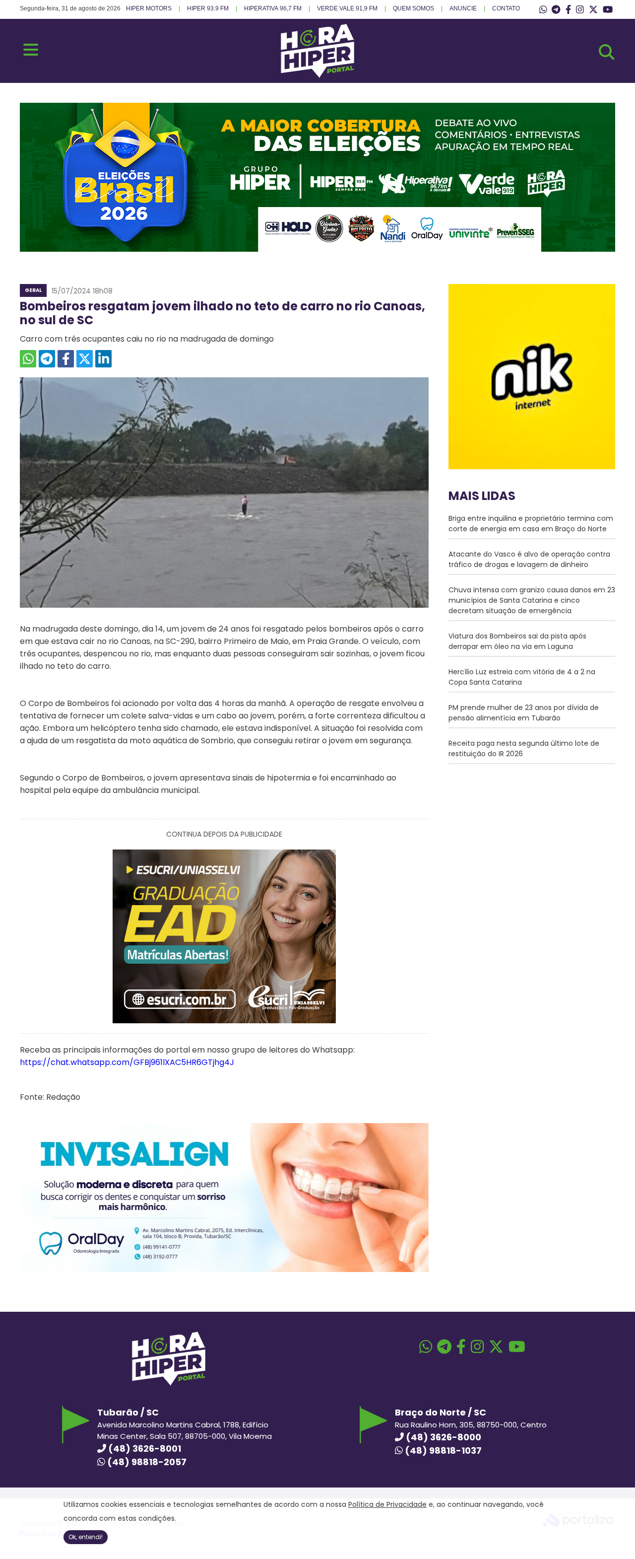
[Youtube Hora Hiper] (608, 10)
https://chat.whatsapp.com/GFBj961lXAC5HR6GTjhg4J (128, 1062)
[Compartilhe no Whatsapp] (28, 358)
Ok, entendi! (85, 1537)
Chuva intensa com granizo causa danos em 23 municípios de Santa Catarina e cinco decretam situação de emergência (531, 600)
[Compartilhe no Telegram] (47, 358)
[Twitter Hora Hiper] (593, 10)
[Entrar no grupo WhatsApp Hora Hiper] (543, 10)
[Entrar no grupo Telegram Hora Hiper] (556, 10)
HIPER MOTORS (149, 8)
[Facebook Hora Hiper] (568, 10)
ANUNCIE (463, 8)
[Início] (317, 75)
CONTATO (506, 8)
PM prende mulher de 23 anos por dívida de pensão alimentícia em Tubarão (523, 713)
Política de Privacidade (387, 1504)
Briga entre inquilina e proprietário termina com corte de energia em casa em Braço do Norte (530, 523)
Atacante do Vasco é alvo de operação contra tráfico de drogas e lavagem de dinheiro (529, 559)
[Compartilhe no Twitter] (84, 358)
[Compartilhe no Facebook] (66, 358)
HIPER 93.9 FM (208, 8)
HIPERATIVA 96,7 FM (273, 8)
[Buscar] (606, 52)
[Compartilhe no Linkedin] (103, 358)
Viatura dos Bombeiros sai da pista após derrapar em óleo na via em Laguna (517, 641)
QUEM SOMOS (413, 8)
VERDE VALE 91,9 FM (347, 8)
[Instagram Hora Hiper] (580, 10)
